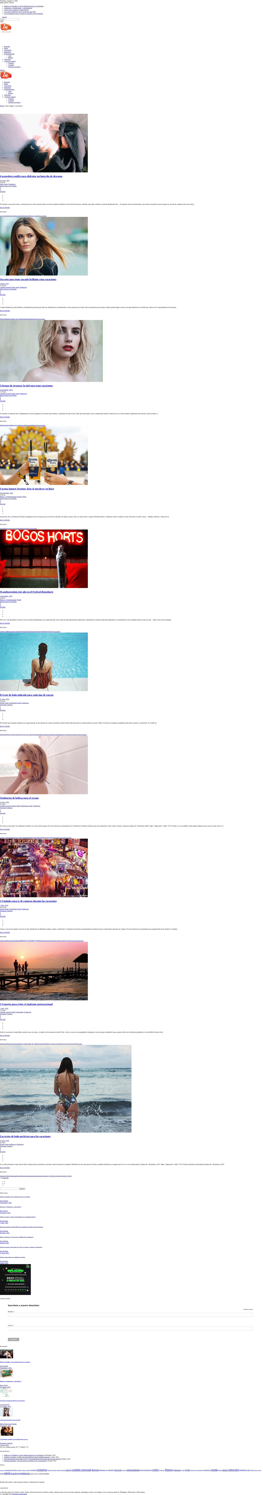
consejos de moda (60, 1470)
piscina (45, 838)
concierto (11, 528)
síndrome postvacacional (53, 1044)
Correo (11, 1325)
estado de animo (22, 1044)
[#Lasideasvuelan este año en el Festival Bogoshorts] (44, 587)
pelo (31, 319)
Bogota (9, 631)
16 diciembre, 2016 (6, 390)
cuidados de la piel (14, 425)
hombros (40, 735)
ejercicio (118, 1470)
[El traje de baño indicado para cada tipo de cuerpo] (44, 690)
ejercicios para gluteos (26, 735)
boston (2, 941)
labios (31, 838)
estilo (21, 216)
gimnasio (177, 1470)
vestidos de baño (66, 1176)
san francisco (59, 941)
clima (6, 425)
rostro (36, 425)
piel (33, 425)
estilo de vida (32, 1044)
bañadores (3, 1176)
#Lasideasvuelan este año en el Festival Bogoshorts (26, 591)
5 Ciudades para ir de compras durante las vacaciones (28, 901)
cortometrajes (19, 631)
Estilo (2, 184)
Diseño (2, 703)
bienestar (9, 1044)
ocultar (50, 735)
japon (50, 941)
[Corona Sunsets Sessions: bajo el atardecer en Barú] (44, 484)
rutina (43, 1044)
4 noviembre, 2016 (6, 596)
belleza (2, 319)
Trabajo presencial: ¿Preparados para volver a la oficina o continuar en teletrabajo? (21, 1247)
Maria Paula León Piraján (8, 186)
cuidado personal (5, 287)
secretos (35, 319)
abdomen (3, 735)
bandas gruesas (5, 838)
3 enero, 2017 (4, 284)
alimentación (9, 1470)
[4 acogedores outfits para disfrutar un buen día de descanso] (44, 172)
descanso (17, 216)
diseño (9, 1176)
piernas (54, 735)
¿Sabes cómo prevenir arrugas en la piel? (10, 1420)
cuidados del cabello (16, 319)
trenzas (54, 838)
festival (25, 631)
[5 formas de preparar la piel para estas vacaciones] (51, 381)
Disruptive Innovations (19, 1494)
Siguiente (5, 1178)
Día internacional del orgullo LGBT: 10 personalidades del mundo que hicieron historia (21, 1227)
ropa (53, 941)
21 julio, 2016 (4, 699)
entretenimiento (146, 1470)
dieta (107, 1470)
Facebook (161, 1470)
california (7, 941)
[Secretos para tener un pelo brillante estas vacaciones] (44, 275)
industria (31, 631)
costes (13, 735)
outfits (29, 216)
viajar (82, 941)
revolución (49, 631)
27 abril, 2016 (4, 1141)
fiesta (20, 528)
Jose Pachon (4, 1201)
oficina (38, 1044)
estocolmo (45, 941)
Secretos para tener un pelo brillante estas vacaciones (28, 279)
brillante (7, 319)
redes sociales (258, 1470)
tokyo (71, 941)
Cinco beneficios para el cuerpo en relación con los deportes (23, 13)
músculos (234, 1469)
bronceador (18, 838)
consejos (14, 1044)
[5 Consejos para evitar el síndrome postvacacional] (44, 1000)
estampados (14, 1176)
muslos (45, 735)
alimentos (3, 1044)
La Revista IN (4, 1405)
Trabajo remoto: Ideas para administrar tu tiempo (12, 1257)
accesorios (3, 216)
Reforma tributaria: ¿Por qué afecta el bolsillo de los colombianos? (16, 1237)
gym (187, 1469)
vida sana (79, 1044)
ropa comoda (35, 216)
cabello (24, 838)
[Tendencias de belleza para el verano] (44, 794)
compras (13, 941)
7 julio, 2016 (4, 905)
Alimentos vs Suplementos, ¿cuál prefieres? (18, 8)
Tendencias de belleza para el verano (19, 798)
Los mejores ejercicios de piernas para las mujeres (12, 1400)
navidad (29, 425)
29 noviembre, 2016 (6, 493)
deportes (102, 1470)
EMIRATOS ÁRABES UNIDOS (30, 941)
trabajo (32, 1473)
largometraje (38, 631)
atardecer (5, 528)
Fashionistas (13, 703)
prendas (252, 1470)
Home (2, 106)
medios (44, 631)
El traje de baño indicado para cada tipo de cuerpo (26, 695)
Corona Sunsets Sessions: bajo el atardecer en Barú (27, 488)
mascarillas (23, 425)
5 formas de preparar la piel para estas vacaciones (26, 385)
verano (79, 735)
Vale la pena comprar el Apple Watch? (16, 10)
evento (16, 528)
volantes (84, 735)
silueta (59, 735)
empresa (124, 1470)
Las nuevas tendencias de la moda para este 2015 (20, 12)
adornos (8, 735)
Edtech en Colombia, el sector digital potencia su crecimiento (24, 6)
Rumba (19, 497)
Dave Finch (4, 1211)
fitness (169, 1469)
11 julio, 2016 (4, 802)
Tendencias (11, 184)
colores (28, 1470)
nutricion (243, 1470)
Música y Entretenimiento (8, 497)
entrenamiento (133, 1470)
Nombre (11, 1312)
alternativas (10, 216)
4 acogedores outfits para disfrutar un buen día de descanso (31, 176)
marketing (207, 1470)
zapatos (46, 1473)
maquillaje (36, 838)
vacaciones (42, 216)
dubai (17, 941)
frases (23, 1176)
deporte (95, 1470)
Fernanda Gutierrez (6, 705)
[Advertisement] (37, 39)
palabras (35, 1176)
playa (28, 528)
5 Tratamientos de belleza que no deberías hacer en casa (14, 1439)
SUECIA (66, 941)
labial (28, 838)
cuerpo (17, 735)
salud (7, 1473)
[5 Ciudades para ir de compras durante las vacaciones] (44, 897)
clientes (23, 1470)
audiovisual (3, 631)
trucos (62, 1044)
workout (41, 1473)
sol (51, 838)
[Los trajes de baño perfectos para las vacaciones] (66, 1132)
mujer (31, 1176)
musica (24, 528)
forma (35, 735)
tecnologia (15, 1473)
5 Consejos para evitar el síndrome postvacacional (26, 1004)
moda (6, 184)
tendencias (12, 1144)
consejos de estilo (51, 1470)
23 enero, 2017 (5, 180)
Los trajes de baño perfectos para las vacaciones (25, 1136)
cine (13, 631)
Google (183, 1470)
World (24, 497)
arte (1, 528)
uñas (58, 838)
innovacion (193, 1470)
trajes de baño (65, 735)
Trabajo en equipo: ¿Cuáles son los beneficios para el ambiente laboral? (18, 1217)
